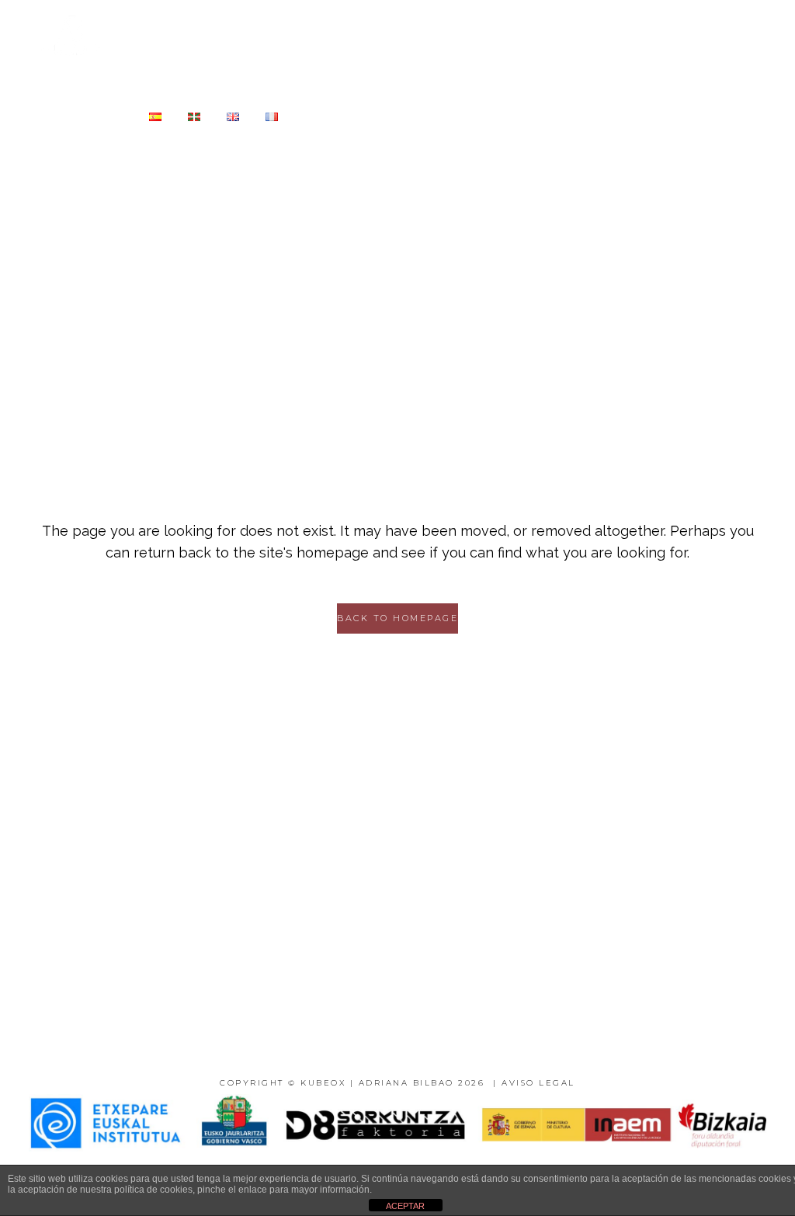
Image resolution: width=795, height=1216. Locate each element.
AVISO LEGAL (538, 1083)
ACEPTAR (405, 1206)
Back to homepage (397, 618)
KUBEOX (322, 1083)
